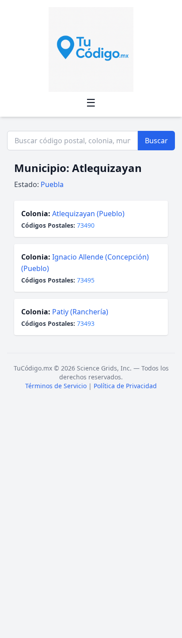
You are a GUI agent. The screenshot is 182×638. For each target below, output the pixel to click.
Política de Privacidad (125, 386)
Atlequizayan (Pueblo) (88, 213)
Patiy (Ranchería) (80, 312)
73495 (86, 280)
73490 (86, 225)
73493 (86, 323)
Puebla (52, 184)
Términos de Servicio (56, 386)
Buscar (156, 140)
